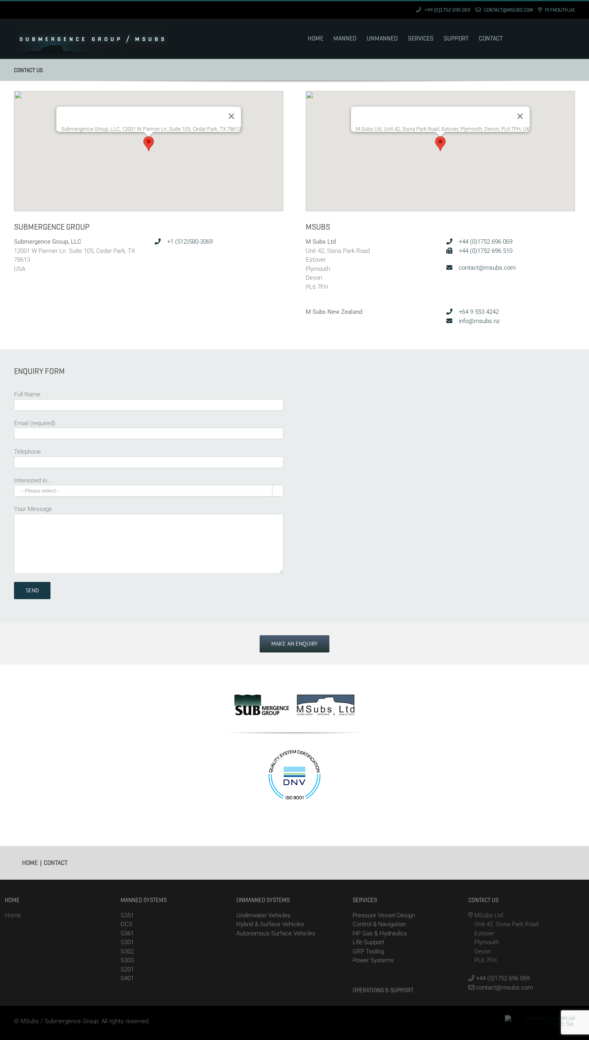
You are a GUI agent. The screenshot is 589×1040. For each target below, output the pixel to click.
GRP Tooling (368, 951)
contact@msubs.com (486, 267)
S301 (127, 942)
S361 (127, 933)
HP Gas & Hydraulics (380, 933)
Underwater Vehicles (263, 915)
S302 (127, 951)
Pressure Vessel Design (384, 915)
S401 (127, 978)
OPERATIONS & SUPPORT (383, 990)
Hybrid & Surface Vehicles (270, 924)
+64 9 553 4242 (478, 311)
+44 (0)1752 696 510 (484, 250)
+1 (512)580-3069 (189, 241)
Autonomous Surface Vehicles (275, 933)
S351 (127, 915)
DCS (126, 924)
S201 (127, 969)
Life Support (368, 942)
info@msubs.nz (478, 321)
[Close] (231, 116)
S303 (127, 960)
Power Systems (373, 960)
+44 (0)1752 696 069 (484, 241)
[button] (148, 143)
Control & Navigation (379, 924)
